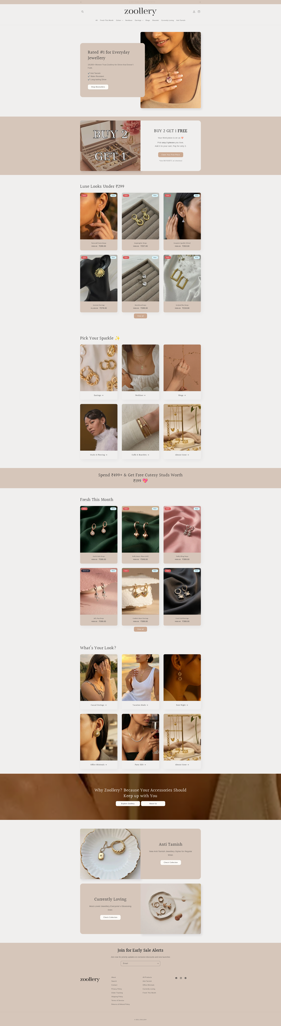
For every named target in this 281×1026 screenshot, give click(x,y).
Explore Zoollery (128, 804)
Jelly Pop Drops (99, 618)
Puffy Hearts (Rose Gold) (140, 556)
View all (140, 316)
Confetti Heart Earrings (140, 618)
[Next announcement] (200, 2)
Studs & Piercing (97, 455)
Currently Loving (149, 989)
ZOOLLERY (143, 1019)
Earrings (97, 395)
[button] (82, 11)
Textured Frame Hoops (98, 243)
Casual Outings (97, 705)
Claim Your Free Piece (170, 155)
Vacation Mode (139, 705)
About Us (153, 804)
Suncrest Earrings (99, 305)
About (113, 977)
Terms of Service (117, 1000)
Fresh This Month (149, 993)
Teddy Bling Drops (182, 556)
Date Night (181, 705)
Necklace (139, 395)
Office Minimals (97, 764)
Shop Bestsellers (98, 87)
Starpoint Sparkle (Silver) (182, 243)
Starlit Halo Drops (99, 556)
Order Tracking (117, 993)
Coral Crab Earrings (182, 618)
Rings (180, 395)
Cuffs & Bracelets (139, 455)
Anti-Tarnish (147, 981)
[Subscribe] (157, 963)
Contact (114, 985)
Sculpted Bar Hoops (182, 305)
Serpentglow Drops (140, 243)
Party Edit (139, 764)
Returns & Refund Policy (120, 1004)
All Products (147, 977)
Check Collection (171, 862)
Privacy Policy (116, 989)
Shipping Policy (117, 996)
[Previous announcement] (80, 2)
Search (114, 981)
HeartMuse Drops (140, 305)
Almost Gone (181, 455)
